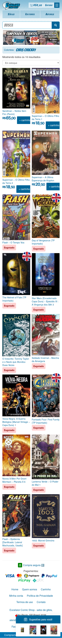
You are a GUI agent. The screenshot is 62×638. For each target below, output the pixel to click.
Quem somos (29, 589)
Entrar (49, 5)
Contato (41, 602)
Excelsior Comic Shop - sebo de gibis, (31, 610)
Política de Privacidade (40, 595)
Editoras (30, 14)
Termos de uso (24, 602)
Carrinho (46, 589)
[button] (56, 5)
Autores (50, 14)
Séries (11, 14)
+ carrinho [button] (25, 120)
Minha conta (16, 595)
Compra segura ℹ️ (33, 565)
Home (14, 589)
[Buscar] (56, 25)
